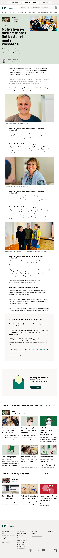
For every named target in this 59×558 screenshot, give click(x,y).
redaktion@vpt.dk (6, 542)
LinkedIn (34, 533)
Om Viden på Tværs (37, 536)
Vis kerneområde (50, 474)
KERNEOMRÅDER (13, 12)
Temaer (45, 3)
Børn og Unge (23, 12)
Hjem (5, 12)
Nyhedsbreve (35, 531)
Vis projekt (52, 405)
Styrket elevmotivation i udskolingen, (37, 349)
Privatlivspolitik (51, 531)
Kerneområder (30, 3)
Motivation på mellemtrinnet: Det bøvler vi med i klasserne (43, 12)
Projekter (14, 3)
